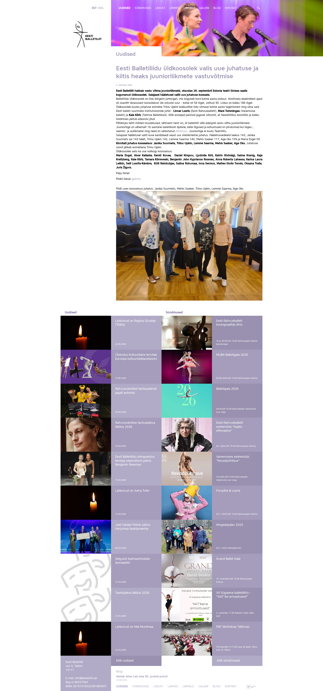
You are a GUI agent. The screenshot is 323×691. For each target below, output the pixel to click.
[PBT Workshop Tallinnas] (187, 639)
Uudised (124, 8)
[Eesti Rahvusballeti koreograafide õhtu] (187, 333)
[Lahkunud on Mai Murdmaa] (86, 639)
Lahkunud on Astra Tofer (132, 490)
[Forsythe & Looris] (187, 503)
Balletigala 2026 (227, 388)
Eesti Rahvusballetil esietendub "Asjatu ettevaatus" (229, 426)
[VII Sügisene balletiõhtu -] (187, 605)
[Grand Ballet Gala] (187, 571)
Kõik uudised (125, 660)
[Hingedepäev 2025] (187, 537)
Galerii (204, 8)
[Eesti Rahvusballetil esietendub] (187, 435)
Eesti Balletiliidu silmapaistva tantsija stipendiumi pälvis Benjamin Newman (135, 460)
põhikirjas (181, 131)
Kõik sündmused (228, 660)
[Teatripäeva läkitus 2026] (86, 605)
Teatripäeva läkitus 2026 (132, 592)
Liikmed (174, 8)
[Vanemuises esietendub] (187, 469)
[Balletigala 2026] (187, 401)
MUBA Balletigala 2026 (232, 354)
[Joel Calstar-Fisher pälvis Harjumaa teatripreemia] (86, 537)
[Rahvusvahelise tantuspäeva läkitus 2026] (86, 435)
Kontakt (231, 8)
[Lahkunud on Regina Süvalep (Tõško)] (86, 333)
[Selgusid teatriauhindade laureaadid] (86, 571)
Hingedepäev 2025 (229, 524)
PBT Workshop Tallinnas (232, 626)
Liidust (160, 8)
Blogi (217, 8)
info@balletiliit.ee (86, 678)
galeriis (136, 179)
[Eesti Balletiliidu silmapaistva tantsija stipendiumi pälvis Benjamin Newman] (86, 469)
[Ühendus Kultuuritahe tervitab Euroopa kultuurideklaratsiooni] (86, 367)
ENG (100, 8)
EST (94, 8)
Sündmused (143, 8)
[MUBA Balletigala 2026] (187, 367)
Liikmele (189, 8)
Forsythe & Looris (228, 490)
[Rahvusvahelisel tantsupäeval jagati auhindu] (86, 401)
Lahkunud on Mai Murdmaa (134, 626)
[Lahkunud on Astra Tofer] (86, 503)
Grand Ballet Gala (228, 558)
